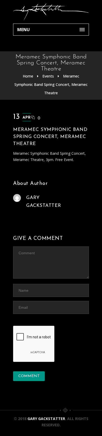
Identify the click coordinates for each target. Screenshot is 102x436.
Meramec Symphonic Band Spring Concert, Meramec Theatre (51, 84)
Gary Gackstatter (46, 418)
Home (28, 76)
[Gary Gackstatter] (51, 12)
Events (48, 76)
